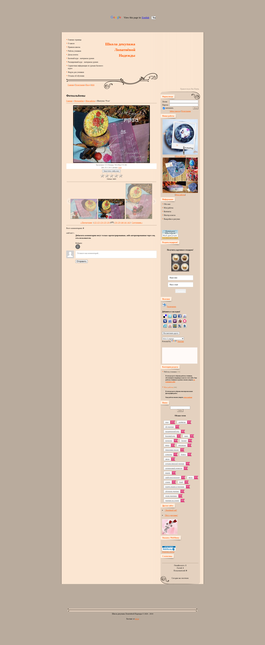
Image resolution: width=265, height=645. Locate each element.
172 (95, 222)
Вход (88, 85)
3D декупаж (169, 427)
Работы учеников (170, 372)
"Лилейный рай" (171, 510)
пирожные (182, 445)
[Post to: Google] (184, 316)
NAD (120, 168)
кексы (167, 445)
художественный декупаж (174, 464)
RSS (92, 85)
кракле (167, 473)
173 (98, 222)
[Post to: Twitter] (169, 316)
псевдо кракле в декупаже (174, 487)
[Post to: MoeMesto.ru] (165, 325)
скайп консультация (172, 477)
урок (167, 422)
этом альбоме (188, 397)
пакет (186, 436)
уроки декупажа (171, 496)
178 (115, 222)
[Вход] (77, 246)
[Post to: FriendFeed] (169, 321)
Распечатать (171, 306)
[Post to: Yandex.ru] (169, 325)
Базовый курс (170, 436)
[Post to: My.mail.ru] (174, 325)
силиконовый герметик (173, 468)
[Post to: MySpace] (165, 321)
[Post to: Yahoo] (174, 321)
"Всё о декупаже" (171, 515)
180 (122, 222)
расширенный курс (172, 431)
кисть (190, 477)
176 (108, 222)
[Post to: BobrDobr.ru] (179, 321)
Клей (181, 482)
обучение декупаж (172, 491)
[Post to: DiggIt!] (174, 316)
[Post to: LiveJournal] (179, 325)
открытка (168, 454)
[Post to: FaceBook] (179, 316)
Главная (71, 85)
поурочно (168, 440)
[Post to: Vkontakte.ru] (184, 325)
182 (128, 222)
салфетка (182, 422)
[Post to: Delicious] (165, 316)
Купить (183, 454)
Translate (180, 341)
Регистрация (80, 85)
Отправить (81, 261)
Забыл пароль (175, 111)
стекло (167, 482)
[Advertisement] (132, 594)
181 (125, 222)
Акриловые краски (172, 450)
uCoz (137, 619)
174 (101, 222)
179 (119, 222)
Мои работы (90, 101)
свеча (167, 459)
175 (105, 222)
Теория (183, 440)
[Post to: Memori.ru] (184, 321)
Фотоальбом (79, 101)
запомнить (169, 108)
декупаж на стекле (172, 500)
